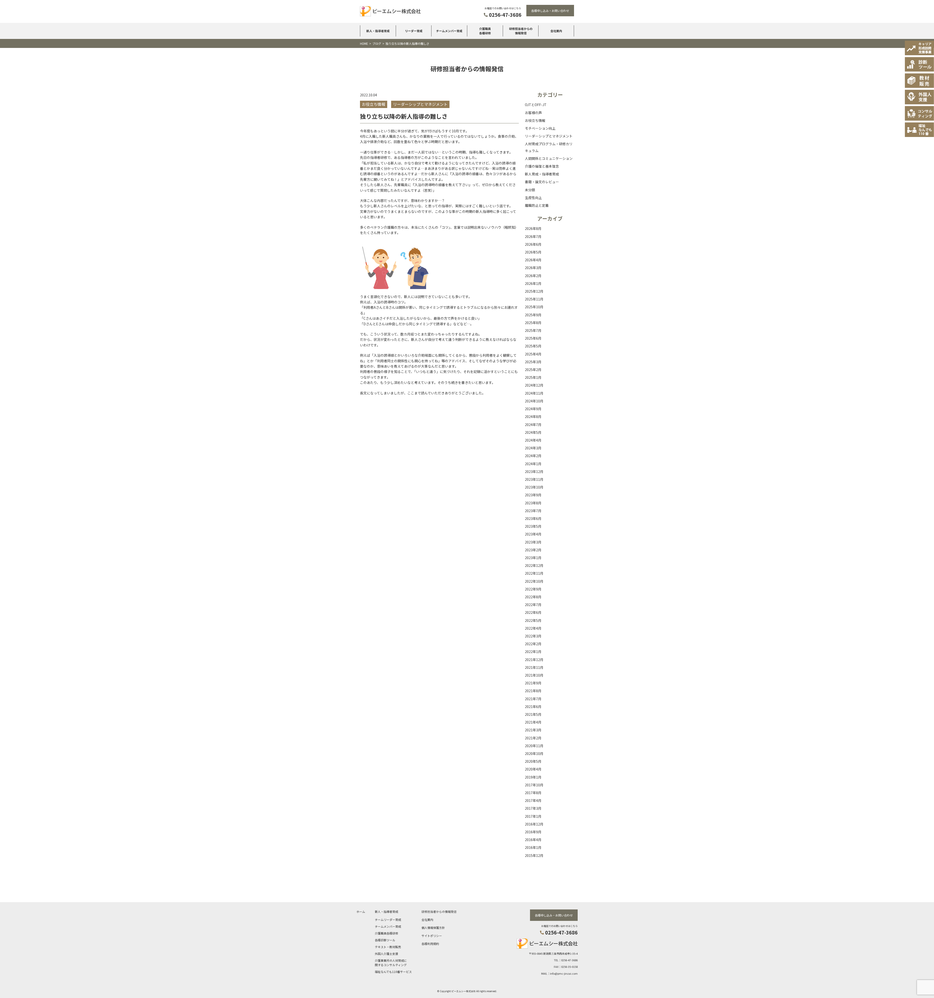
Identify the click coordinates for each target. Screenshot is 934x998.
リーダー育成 (413, 31)
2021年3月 (533, 729)
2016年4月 (533, 839)
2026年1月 (533, 283)
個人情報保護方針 (433, 927)
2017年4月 (533, 800)
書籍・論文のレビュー (542, 181)
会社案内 (556, 31)
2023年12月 (534, 471)
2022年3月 (533, 636)
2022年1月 (533, 651)
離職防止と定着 (537, 205)
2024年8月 (533, 416)
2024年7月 (533, 424)
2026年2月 (533, 275)
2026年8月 (533, 228)
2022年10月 (534, 581)
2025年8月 (533, 322)
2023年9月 (533, 494)
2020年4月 (533, 769)
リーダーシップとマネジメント (549, 136)
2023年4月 (533, 534)
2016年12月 (534, 824)
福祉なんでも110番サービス (393, 972)
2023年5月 (533, 526)
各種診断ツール (385, 940)
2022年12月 (534, 565)
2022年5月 (533, 620)
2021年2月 (533, 737)
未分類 (530, 189)
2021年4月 (533, 722)
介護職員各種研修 (485, 31)
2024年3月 (533, 447)
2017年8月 (533, 792)
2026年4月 (533, 259)
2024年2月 (533, 455)
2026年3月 (533, 267)
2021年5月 (533, 714)
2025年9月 (533, 314)
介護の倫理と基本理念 (542, 166)
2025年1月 (533, 377)
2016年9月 (533, 831)
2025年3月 (533, 361)
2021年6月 (533, 706)
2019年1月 (533, 777)
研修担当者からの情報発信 (520, 31)
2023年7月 (533, 510)
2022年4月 (533, 628)
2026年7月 (533, 236)
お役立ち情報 (535, 120)
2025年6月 (533, 338)
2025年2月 (533, 369)
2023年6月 (533, 518)
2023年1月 (533, 557)
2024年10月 (534, 401)
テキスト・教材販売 (388, 947)
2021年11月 (534, 667)
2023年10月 (534, 487)
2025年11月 (534, 299)
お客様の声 (533, 112)
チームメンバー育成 (449, 31)
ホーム (360, 911)
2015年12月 (534, 855)
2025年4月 (533, 354)
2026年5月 (533, 252)
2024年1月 (533, 463)
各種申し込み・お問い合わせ (550, 11)
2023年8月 (533, 502)
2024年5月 (533, 432)
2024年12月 (534, 385)
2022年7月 (533, 604)
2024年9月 (533, 408)
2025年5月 (533, 346)
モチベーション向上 (540, 128)
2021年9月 (533, 682)
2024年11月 (534, 393)
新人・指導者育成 (378, 31)
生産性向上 (533, 197)
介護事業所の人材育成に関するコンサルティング (391, 962)
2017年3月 (533, 808)
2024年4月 (533, 440)
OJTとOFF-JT (536, 104)
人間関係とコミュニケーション (549, 158)
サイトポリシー (432, 936)
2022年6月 (533, 612)
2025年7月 (533, 330)
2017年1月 (533, 816)
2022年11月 (534, 573)
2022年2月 (533, 643)
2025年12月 (534, 291)
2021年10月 (534, 675)
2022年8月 (533, 596)
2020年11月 (534, 745)
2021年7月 (533, 698)
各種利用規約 (430, 944)
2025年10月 (534, 306)
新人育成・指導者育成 (542, 174)
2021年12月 (534, 659)
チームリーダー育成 (388, 919)
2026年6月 (533, 244)
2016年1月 (533, 847)
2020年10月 (534, 753)
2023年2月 (533, 549)
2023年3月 (533, 542)
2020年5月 (533, 761)
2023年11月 (534, 479)
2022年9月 (533, 589)
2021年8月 (533, 690)
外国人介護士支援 (386, 954)
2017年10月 (534, 784)
